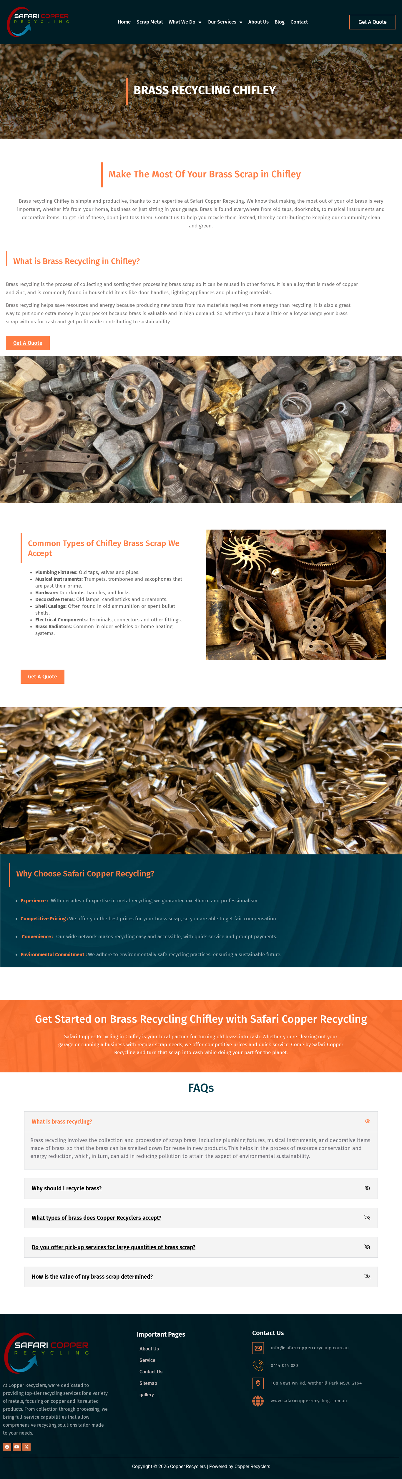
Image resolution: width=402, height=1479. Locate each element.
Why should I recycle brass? (67, 1188)
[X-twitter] (26, 1447)
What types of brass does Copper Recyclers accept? (96, 1218)
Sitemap (148, 1383)
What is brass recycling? (62, 1121)
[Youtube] (17, 1447)
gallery (146, 1395)
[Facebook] (7, 1447)
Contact (299, 22)
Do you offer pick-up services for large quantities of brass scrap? (113, 1247)
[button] (201, 1122)
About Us (258, 22)
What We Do (182, 22)
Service (147, 1360)
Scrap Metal (150, 22)
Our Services (221, 22)
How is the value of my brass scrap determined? (92, 1276)
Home (124, 22)
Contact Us (150, 1372)
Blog (280, 22)
